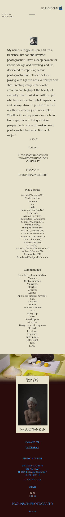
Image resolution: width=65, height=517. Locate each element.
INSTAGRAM (32, 447)
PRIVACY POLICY (32, 479)
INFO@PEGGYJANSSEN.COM (33, 155)
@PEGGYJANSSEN (51, 7)
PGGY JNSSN (6, 14)
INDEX (32, 496)
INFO (32, 493)
